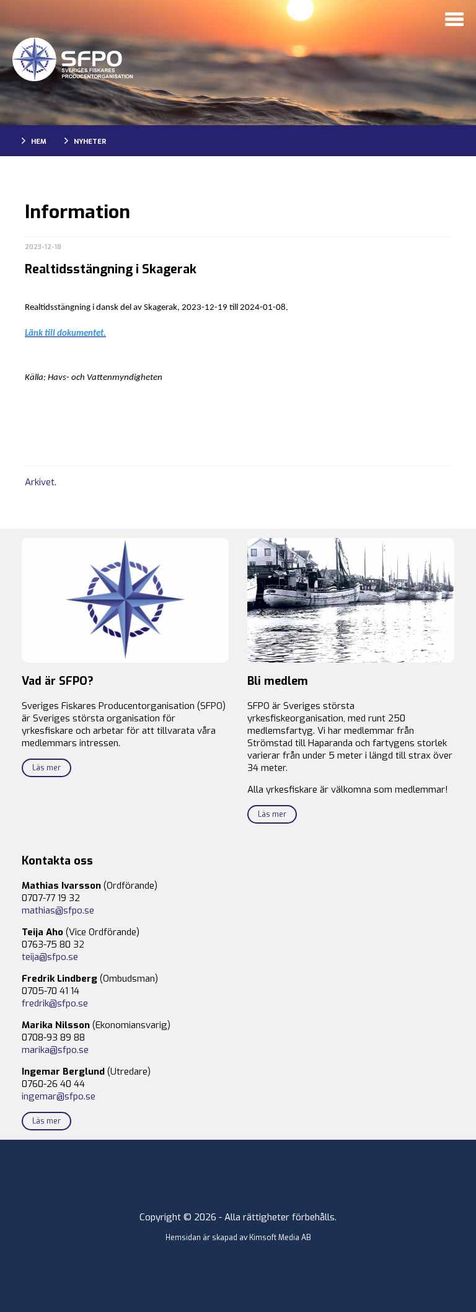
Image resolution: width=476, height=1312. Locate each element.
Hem (38, 141)
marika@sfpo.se (55, 1050)
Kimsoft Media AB (280, 1238)
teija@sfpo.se (50, 957)
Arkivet (40, 482)
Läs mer (46, 768)
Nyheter (90, 141)
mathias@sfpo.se (58, 910)
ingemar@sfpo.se (58, 1096)
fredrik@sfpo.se (55, 1003)
